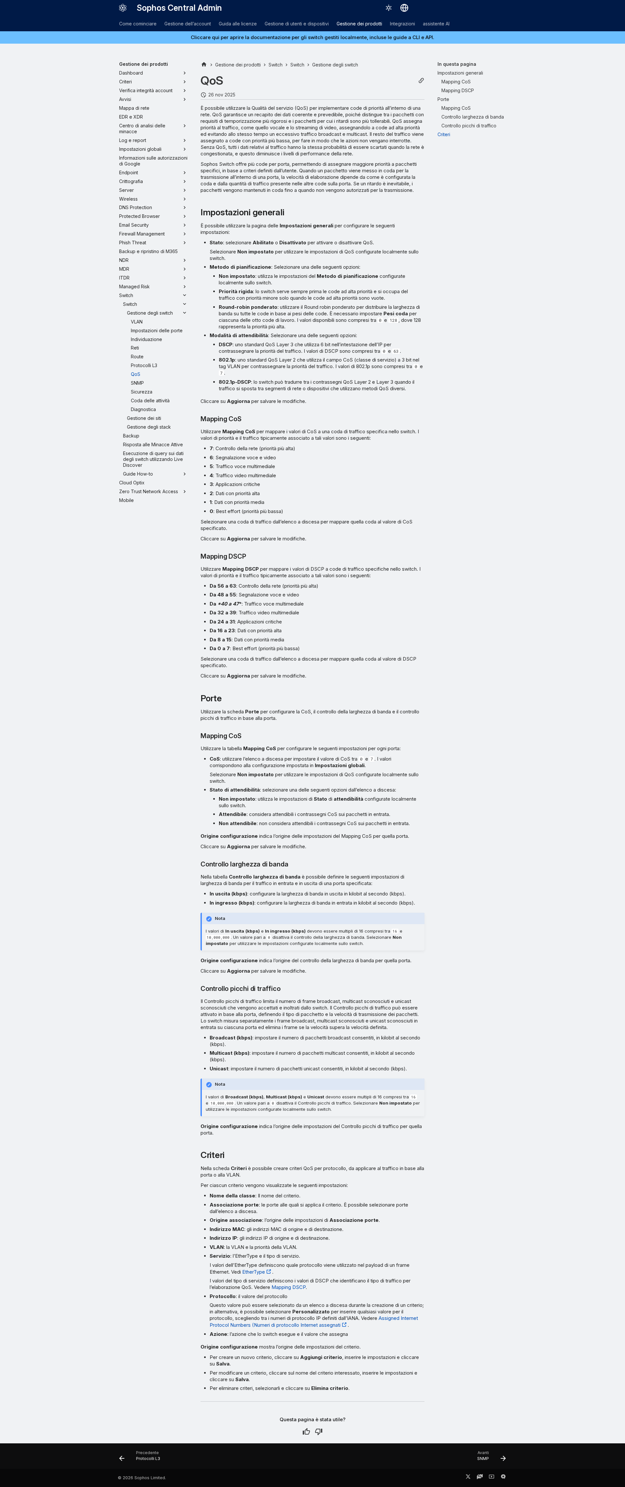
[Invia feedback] (503, 1478)
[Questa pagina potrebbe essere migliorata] (318, 1432)
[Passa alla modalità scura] (388, 7)
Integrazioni (402, 23)
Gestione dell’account (187, 23)
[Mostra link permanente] (421, 80)
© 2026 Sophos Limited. (142, 1477)
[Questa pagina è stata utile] (306, 1432)
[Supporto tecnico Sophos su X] (468, 1478)
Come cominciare (138, 23)
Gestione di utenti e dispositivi (297, 23)
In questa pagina (457, 64)
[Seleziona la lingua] (404, 7)
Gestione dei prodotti (359, 23)
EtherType (253, 1272)
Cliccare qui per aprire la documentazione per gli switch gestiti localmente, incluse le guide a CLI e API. (312, 37)
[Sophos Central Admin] (123, 7)
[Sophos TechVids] (491, 1478)
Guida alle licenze (238, 23)
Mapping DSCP (288, 1287)
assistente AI (436, 23)
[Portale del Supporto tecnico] (480, 1478)
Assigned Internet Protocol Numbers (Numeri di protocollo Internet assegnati (314, 1321)
